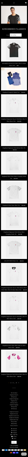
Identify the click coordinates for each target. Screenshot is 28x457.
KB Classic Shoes (14, 402)
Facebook (15, 428)
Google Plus (14, 434)
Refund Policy (14, 423)
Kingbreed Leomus (14, 413)
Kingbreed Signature (14, 398)
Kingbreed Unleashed (14, 417)
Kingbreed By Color (14, 419)
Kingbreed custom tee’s (14, 415)
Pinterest (15, 430)
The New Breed (14, 392)
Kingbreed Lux (14, 400)
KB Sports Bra (14, 406)
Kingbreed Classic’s (14, 394)
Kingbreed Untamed (14, 411)
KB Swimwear (14, 408)
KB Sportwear (14, 396)
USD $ (13, 442)
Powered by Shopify (14, 447)
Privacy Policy (14, 421)
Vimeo (14, 438)
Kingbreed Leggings (14, 404)
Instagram (14, 432)
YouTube (15, 436)
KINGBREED (15, 445)
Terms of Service (14, 425)
